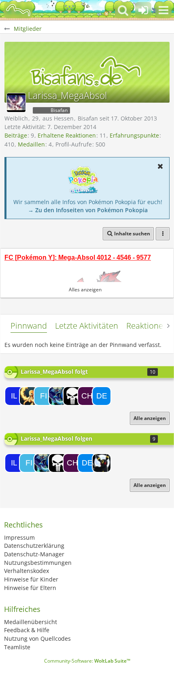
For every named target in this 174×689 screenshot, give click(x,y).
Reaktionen (147, 325)
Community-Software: (87, 660)
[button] (163, 10)
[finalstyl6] (43, 396)
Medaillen (31, 144)
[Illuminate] (14, 396)
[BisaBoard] (18, 10)
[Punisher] (72, 396)
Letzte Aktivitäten (86, 325)
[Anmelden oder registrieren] (143, 10)
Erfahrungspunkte (134, 135)
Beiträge (15, 135)
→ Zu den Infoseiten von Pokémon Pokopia (88, 210)
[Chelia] (87, 396)
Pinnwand (29, 325)
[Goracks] (58, 396)
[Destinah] (101, 396)
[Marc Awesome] (28, 396)
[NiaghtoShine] (101, 463)
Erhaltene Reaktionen (67, 135)
